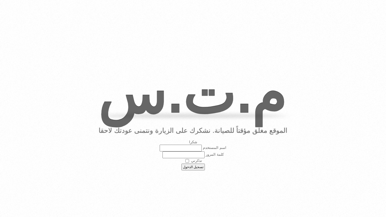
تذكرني (196, 161)
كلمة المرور (215, 155)
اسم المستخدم (214, 148)
